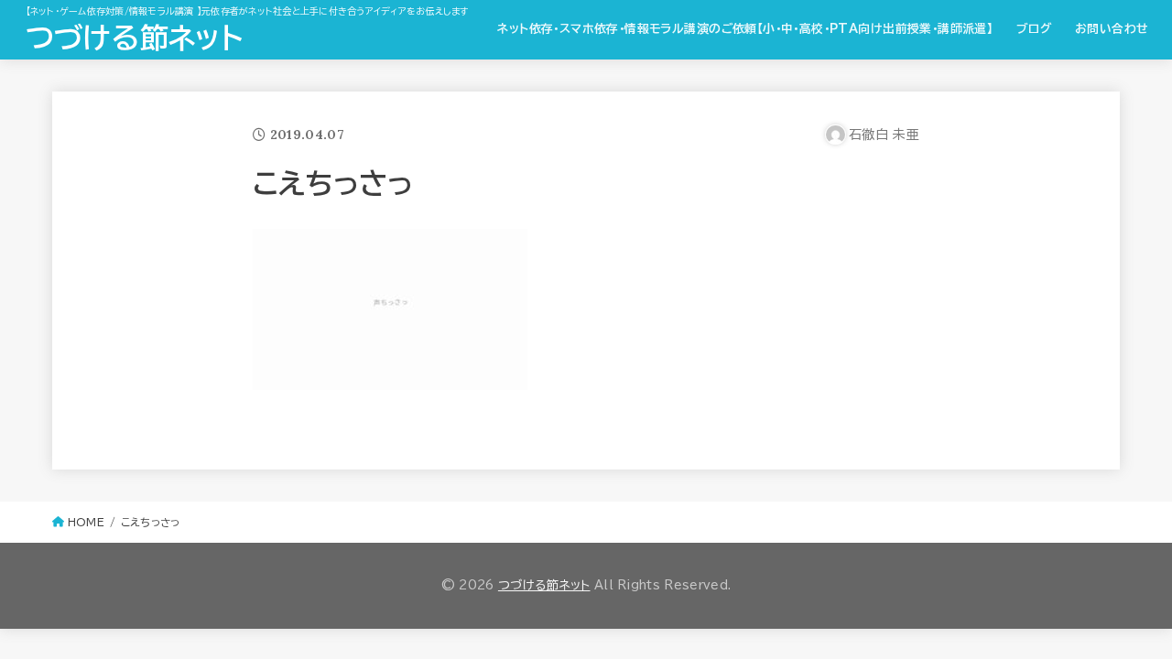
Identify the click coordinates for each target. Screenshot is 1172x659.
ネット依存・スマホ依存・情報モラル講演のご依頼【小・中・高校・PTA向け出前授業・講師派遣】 (745, 29)
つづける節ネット (134, 37)
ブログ (1033, 29)
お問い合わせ (1111, 29)
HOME (86, 522)
